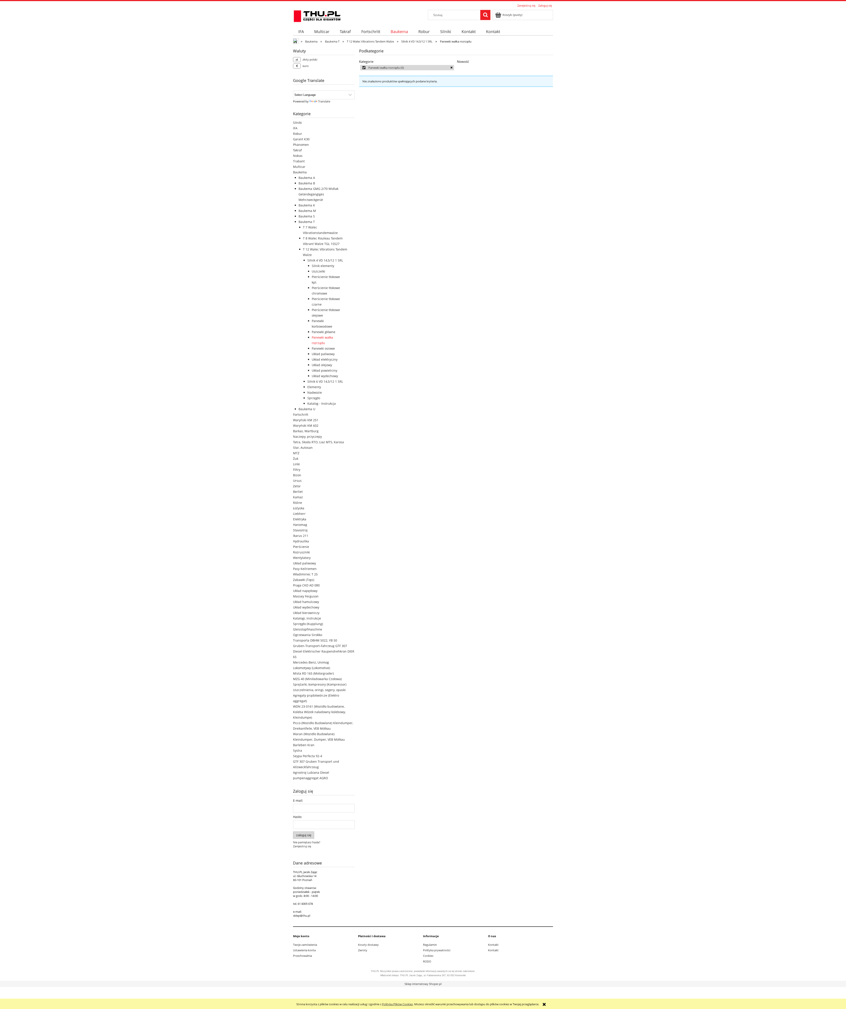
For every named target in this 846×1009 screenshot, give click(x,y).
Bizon (297, 475)
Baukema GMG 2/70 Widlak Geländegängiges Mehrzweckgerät (318, 194)
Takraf (297, 150)
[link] (407, 67)
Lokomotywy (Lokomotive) (311, 668)
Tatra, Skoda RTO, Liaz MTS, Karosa (318, 442)
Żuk (295, 458)
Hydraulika (301, 541)
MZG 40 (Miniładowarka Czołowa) (317, 679)
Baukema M (307, 211)
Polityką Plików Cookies (397, 1004)
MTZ (296, 453)
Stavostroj (300, 530)
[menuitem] (301, 31)
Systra (297, 750)
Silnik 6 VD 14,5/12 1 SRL (325, 381)
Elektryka (299, 519)
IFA (295, 128)
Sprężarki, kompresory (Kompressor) (319, 684)
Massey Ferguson (306, 596)
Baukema (300, 172)
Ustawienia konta (304, 950)
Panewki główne (323, 332)
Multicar (299, 167)
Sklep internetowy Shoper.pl (423, 984)
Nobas (297, 156)
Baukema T (307, 222)
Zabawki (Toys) (303, 580)
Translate (324, 101)
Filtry (296, 469)
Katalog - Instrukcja (321, 403)
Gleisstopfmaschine (307, 629)
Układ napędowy (305, 591)
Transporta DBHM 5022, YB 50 (315, 640)
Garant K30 (301, 139)
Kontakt (493, 945)
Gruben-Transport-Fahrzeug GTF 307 (320, 646)
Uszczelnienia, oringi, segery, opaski (319, 690)
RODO (427, 961)
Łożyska (298, 508)
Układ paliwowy (323, 354)
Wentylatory (302, 558)
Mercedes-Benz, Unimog (311, 662)
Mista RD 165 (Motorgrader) (313, 673)
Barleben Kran (303, 745)
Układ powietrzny (324, 370)
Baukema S (307, 216)
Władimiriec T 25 (305, 574)
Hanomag (300, 525)
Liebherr (299, 514)
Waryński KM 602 (305, 425)
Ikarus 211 (300, 536)
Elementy (314, 387)
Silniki (297, 123)
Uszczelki (318, 271)
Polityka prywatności (436, 950)
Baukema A (307, 178)
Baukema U (307, 409)
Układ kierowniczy (306, 613)
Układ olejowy (322, 365)
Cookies (428, 956)
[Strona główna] (317, 15)
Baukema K (307, 205)
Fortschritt (300, 414)
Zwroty (362, 950)
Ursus (297, 481)
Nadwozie (314, 392)
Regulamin (430, 945)
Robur (297, 134)
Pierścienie (301, 547)
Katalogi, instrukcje (307, 618)
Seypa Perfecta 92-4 (307, 756)
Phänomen (301, 145)
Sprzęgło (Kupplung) (308, 624)
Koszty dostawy (368, 945)
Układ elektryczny (325, 359)
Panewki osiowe (323, 348)
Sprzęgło (313, 398)
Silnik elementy (323, 266)
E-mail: (298, 800)
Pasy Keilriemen (305, 569)
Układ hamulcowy (306, 602)
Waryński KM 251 (305, 420)
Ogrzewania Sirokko (307, 635)
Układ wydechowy (325, 376)
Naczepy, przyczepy (307, 436)
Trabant (299, 161)
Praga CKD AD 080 (306, 585)
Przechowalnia (302, 956)
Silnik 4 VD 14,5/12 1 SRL (325, 260)
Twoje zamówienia (305, 945)
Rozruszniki (301, 552)
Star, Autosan (303, 447)
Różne (297, 503)
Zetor (297, 486)
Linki (296, 464)
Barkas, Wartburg (306, 431)
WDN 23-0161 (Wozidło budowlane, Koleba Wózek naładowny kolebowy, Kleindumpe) (319, 712)
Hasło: (297, 817)
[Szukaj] (485, 15)
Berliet (298, 492)
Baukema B (307, 183)
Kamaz (298, 497)
